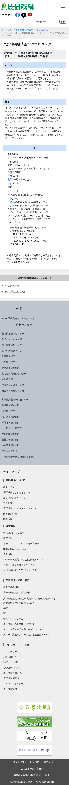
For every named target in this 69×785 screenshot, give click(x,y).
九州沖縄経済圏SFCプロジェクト (24, 30)
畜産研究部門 (8, 362)
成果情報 (7, 554)
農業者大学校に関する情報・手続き (32, 775)
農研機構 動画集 (11, 678)
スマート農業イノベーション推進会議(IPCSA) (26, 634)
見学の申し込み (11, 667)
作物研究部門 (8, 411)
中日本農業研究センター (14, 385)
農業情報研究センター (13, 333)
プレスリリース (11, 651)
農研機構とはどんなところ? (17, 492)
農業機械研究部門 (11, 405)
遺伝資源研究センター (13, 345)
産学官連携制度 (11, 587)
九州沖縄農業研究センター (15, 399)
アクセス (7, 503)
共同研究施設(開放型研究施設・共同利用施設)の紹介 (29, 598)
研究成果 (7, 538)
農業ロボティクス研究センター (17, 339)
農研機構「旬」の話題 (14, 673)
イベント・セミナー (13, 683)
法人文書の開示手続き (32, 768)
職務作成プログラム (13, 618)
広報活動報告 (10, 657)
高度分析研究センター (13, 350)
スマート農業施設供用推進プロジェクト (23, 629)
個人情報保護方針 (45, 781)
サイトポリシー (21, 762)
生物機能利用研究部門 (13, 428)
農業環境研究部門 (11, 434)
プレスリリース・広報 (18, 644)
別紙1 (10, 179)
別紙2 (10, 202)
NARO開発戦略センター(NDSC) (18, 318)
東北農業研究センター (13, 379)
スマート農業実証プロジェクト (19, 565)
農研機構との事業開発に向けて (19, 602)
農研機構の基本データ (14, 497)
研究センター (24, 324)
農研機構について (15, 480)
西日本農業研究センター (14, 390)
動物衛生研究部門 (11, 368)
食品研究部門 (8, 356)
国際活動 (7, 519)
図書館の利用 (10, 514)
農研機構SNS (10, 689)
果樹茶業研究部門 (11, 416)
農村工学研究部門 (11, 439)
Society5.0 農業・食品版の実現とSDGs (23, 559)
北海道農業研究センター (14, 373)
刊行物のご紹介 (11, 662)
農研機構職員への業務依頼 (16, 592)
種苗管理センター (11, 451)
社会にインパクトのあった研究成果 (21, 543)
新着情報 (45, 30)
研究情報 (10, 526)
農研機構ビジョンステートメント (20, 508)
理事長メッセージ (12, 487)
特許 (5, 613)
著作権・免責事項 (42, 762)
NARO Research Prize (14, 549)
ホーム (4, 30)
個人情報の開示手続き (21, 781)
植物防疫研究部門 (11, 445)
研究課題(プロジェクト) (15, 532)
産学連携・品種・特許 (18, 580)
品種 (5, 608)
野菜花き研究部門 (11, 422)
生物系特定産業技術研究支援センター (21, 456)
